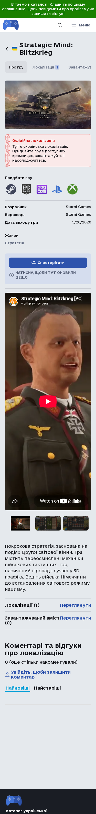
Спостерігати (51, 263)
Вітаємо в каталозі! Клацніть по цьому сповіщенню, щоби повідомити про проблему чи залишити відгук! (48, 9)
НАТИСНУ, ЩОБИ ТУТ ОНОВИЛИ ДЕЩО (45, 275)
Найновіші (17, 687)
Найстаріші (47, 687)
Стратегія (14, 243)
